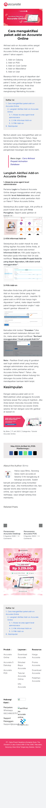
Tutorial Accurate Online (22, 676)
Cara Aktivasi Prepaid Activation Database (22, 161)
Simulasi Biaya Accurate (22, 665)
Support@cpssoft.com (14, 724)
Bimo (8, 431)
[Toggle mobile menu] (41, 4)
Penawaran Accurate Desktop (12, 532)
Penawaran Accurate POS (30, 532)
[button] (5, 525)
